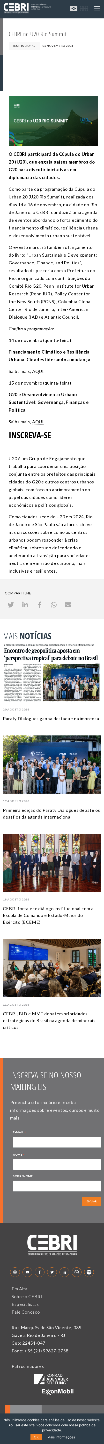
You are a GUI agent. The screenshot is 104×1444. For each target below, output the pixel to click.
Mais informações (61, 1437)
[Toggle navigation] (97, 8)
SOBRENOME (23, 1176)
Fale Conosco (26, 1312)
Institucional (24, 45)
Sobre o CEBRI (27, 1296)
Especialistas (25, 1304)
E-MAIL (19, 1133)
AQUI (38, 371)
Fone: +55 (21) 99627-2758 (40, 1350)
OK (36, 1437)
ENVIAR (92, 1201)
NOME (19, 1155)
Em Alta (20, 1288)
